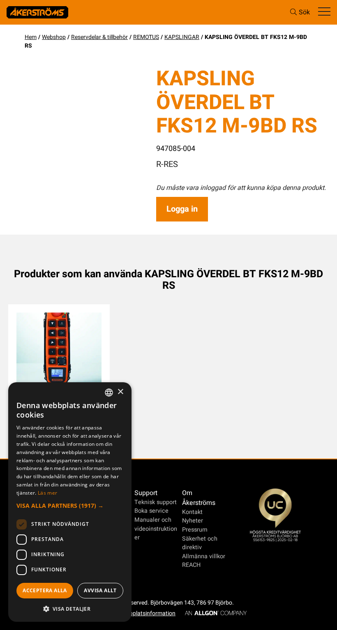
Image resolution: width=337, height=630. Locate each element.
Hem (31, 37)
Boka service (151, 511)
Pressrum (195, 529)
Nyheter (192, 520)
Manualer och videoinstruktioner (155, 529)
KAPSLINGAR (181, 37)
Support (145, 493)
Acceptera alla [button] (45, 590)
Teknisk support (155, 502)
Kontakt (192, 512)
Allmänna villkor (203, 556)
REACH (191, 565)
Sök (304, 12)
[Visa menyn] (324, 12)
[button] (69, 505)
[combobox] (109, 392)
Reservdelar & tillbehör (99, 37)
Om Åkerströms (198, 498)
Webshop (54, 37)
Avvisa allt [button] (100, 590)
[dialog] (70, 502)
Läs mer (47, 492)
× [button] (120, 392)
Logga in (182, 209)
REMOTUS (146, 37)
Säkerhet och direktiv (199, 543)
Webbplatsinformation (146, 613)
